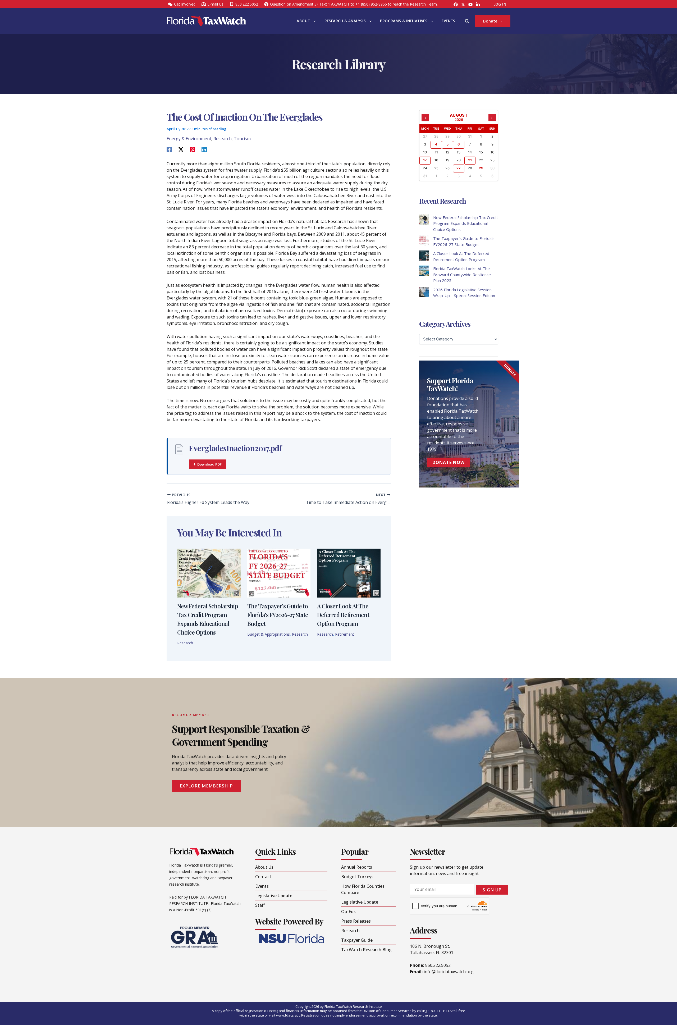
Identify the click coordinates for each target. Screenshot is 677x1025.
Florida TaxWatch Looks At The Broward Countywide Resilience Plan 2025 (462, 274)
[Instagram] (463, 4)
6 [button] (459, 144)
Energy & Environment (189, 139)
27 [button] (458, 168)
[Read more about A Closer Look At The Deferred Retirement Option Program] (349, 572)
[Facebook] (456, 4)
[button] (313, 21)
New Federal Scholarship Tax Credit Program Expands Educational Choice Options (465, 223)
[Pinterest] (192, 149)
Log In (499, 4)
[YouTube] (470, 4)
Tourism (242, 139)
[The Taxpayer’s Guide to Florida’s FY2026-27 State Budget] (424, 240)
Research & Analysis (345, 21)
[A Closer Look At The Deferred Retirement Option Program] (424, 255)
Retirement (344, 634)
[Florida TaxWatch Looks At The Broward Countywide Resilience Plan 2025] (424, 271)
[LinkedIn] (478, 4)
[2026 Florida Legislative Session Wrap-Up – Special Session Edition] (424, 292)
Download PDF (209, 464)
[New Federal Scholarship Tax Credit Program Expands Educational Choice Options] (424, 220)
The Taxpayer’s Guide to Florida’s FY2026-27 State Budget (277, 614)
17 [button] (425, 160)
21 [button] (470, 160)
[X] (181, 149)
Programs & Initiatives (403, 21)
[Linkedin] (204, 149)
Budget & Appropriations (268, 634)
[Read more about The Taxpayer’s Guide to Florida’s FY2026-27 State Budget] (279, 572)
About (303, 21)
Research (222, 139)
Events (448, 21)
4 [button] (436, 144)
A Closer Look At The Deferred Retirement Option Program (343, 614)
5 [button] (447, 144)
